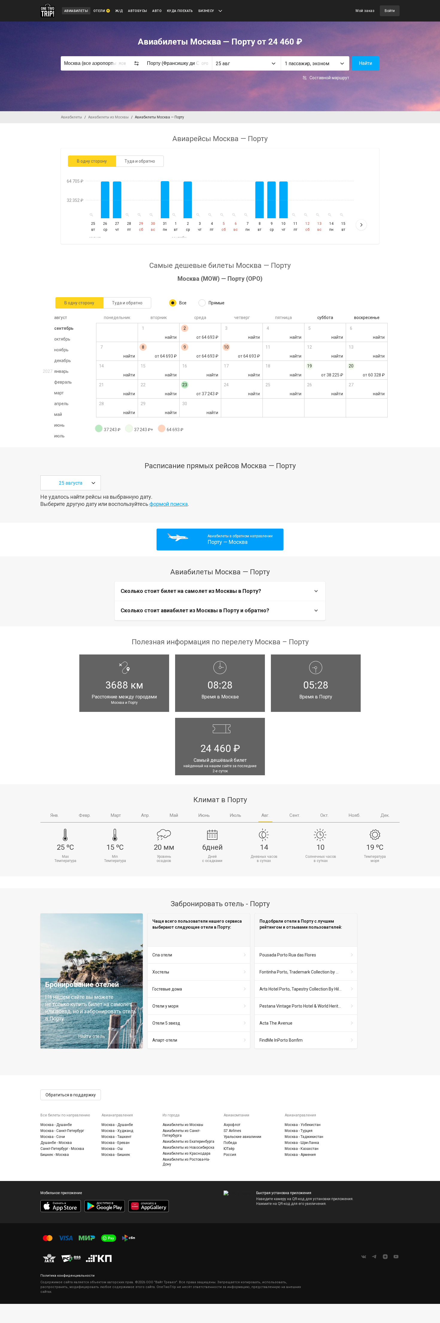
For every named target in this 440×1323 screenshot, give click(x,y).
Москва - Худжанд (117, 1131)
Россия (230, 1155)
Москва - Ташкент (116, 1137)
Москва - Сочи (52, 1137)
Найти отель (91, 1036)
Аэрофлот (232, 1125)
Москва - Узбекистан (303, 1125)
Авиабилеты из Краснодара (186, 1153)
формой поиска (168, 504)
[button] (246, 63)
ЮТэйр (229, 1149)
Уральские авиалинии (242, 1137)
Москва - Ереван (115, 1143)
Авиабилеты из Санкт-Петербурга (181, 1133)
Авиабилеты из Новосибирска (188, 1147)
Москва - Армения (300, 1155)
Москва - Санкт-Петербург (62, 1131)
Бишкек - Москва (54, 1155)
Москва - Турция (298, 1131)
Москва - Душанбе (56, 1125)
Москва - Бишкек (115, 1155)
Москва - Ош (112, 1149)
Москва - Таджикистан (304, 1137)
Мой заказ (365, 11)
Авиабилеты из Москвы (183, 1125)
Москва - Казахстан (301, 1149)
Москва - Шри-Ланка (302, 1143)
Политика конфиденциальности (67, 1276)
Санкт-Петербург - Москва (62, 1149)
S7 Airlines (232, 1131)
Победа (230, 1143)
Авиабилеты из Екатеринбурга (188, 1141)
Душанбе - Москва (56, 1143)
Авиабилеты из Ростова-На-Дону (186, 1161)
